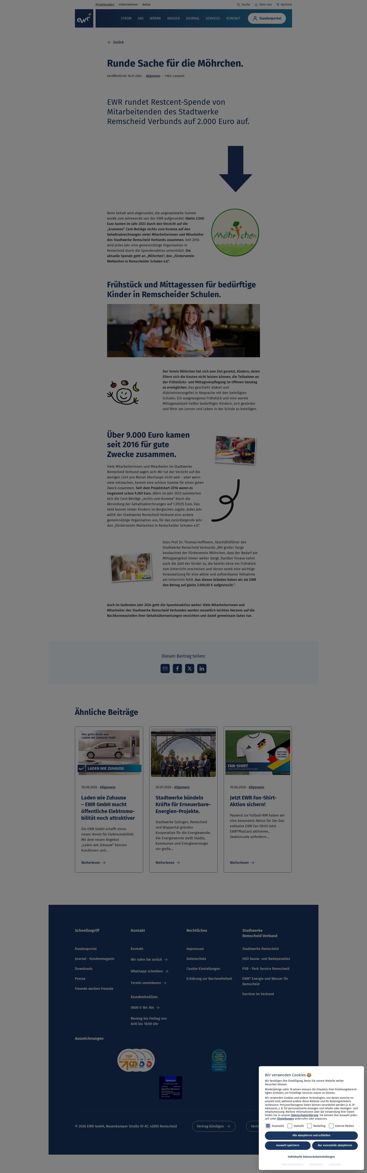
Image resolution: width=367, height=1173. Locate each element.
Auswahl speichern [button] (287, 1145)
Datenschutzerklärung (304, 1115)
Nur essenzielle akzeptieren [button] (335, 1145)
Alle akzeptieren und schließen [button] (311, 1135)
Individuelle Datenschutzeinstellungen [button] (311, 1156)
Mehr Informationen (292, 1164)
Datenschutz (316, 1164)
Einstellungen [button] (285, 1118)
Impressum (335, 1164)
